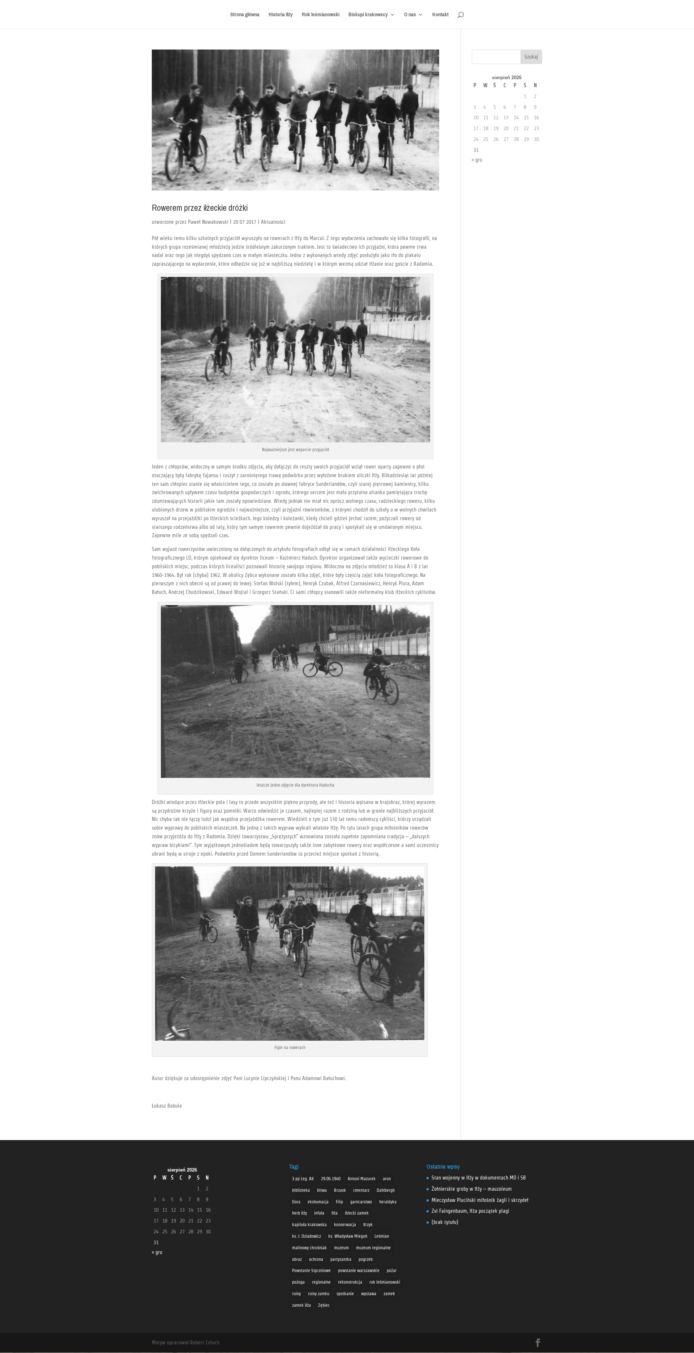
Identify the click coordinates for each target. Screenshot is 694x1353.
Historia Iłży (281, 16)
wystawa (368, 1293)
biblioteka (301, 1190)
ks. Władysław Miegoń (347, 1236)
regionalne (321, 1282)
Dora (296, 1201)
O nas (410, 16)
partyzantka (340, 1259)
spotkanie (345, 1293)
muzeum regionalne (373, 1247)
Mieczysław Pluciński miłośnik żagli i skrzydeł (480, 1200)
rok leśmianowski (384, 1282)
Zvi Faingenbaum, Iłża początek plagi (470, 1211)
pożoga (298, 1282)
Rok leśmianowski (320, 16)
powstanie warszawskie (359, 1270)
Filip (339, 1201)
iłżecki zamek (357, 1213)
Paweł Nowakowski (208, 222)
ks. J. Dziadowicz (306, 1236)
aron (387, 1178)
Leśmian (381, 1236)
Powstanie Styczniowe (311, 1270)
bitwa (322, 1190)
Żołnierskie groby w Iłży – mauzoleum (472, 1189)
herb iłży (299, 1213)
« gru (477, 160)
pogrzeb (366, 1259)
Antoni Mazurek (362, 1178)
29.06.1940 (330, 1178)
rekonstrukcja (350, 1282)
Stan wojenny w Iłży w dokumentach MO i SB (479, 1178)
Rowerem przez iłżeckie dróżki (200, 208)
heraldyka (388, 1201)
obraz (297, 1259)
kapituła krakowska (309, 1224)
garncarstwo (361, 1201)
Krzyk (368, 1224)
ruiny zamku (318, 1293)
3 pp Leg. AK (303, 1178)
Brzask (340, 1190)
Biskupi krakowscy (368, 16)
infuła (319, 1213)
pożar (392, 1270)
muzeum (341, 1247)
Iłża (334, 1213)
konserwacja (345, 1224)
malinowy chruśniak (309, 1247)
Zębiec (324, 1305)
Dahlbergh (386, 1190)
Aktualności (273, 222)
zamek (389, 1293)
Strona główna (245, 16)
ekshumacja (318, 1201)
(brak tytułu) (445, 1222)
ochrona (316, 1259)
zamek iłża (301, 1305)
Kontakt (440, 16)
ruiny (296, 1293)
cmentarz (361, 1190)
